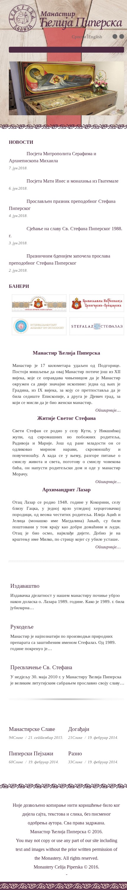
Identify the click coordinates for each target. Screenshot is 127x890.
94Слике (16, 737)
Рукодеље (21, 627)
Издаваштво (25, 586)
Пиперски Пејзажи (31, 753)
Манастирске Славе (32, 729)
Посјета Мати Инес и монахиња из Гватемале (72, 180)
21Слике (75, 737)
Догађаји (78, 729)
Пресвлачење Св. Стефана (41, 667)
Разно (75, 753)
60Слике (16, 762)
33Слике (75, 762)
